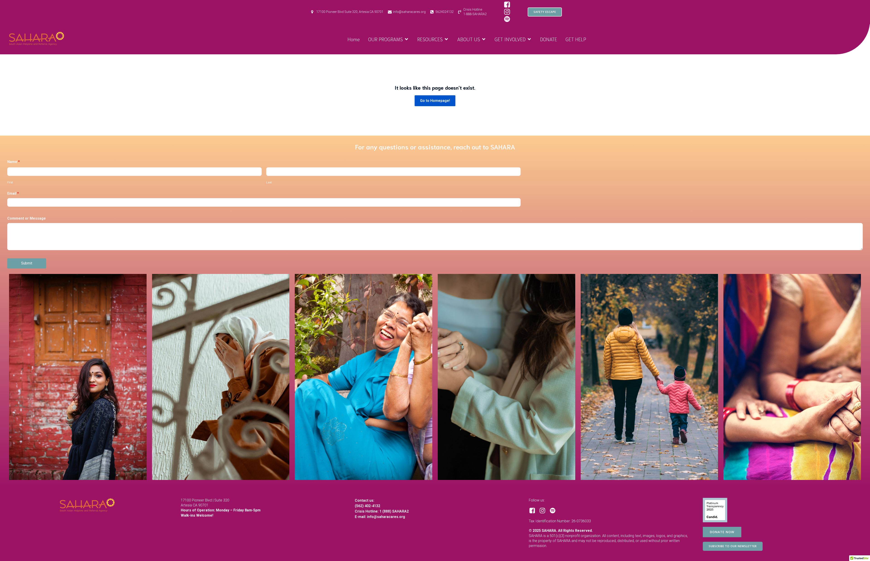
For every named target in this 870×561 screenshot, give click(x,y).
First (10, 182)
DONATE (548, 39)
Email (13, 193)
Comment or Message (26, 218)
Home (354, 39)
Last (269, 182)
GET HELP (576, 39)
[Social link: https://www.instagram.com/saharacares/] (508, 12)
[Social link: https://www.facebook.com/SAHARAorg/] (508, 4)
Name (13, 162)
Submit (26, 263)
